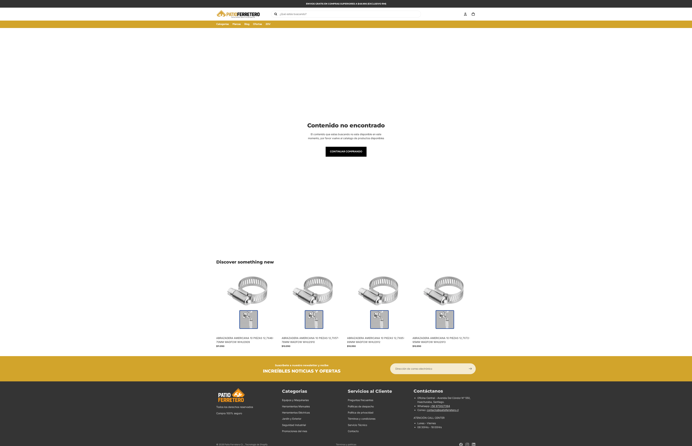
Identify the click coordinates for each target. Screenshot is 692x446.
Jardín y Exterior (291, 418)
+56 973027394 (440, 406)
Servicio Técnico (357, 425)
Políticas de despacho (361, 406)
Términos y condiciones (361, 418)
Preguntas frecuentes (360, 400)
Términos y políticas (346, 444)
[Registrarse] (470, 369)
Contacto (353, 431)
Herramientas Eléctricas (296, 412)
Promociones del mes (294, 431)
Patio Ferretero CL (234, 444)
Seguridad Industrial (294, 425)
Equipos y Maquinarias (295, 400)
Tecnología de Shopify (256, 444)
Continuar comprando (346, 151)
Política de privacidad (360, 412)
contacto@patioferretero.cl (443, 410)
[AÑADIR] (274, 329)
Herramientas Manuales (296, 406)
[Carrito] (473, 14)
